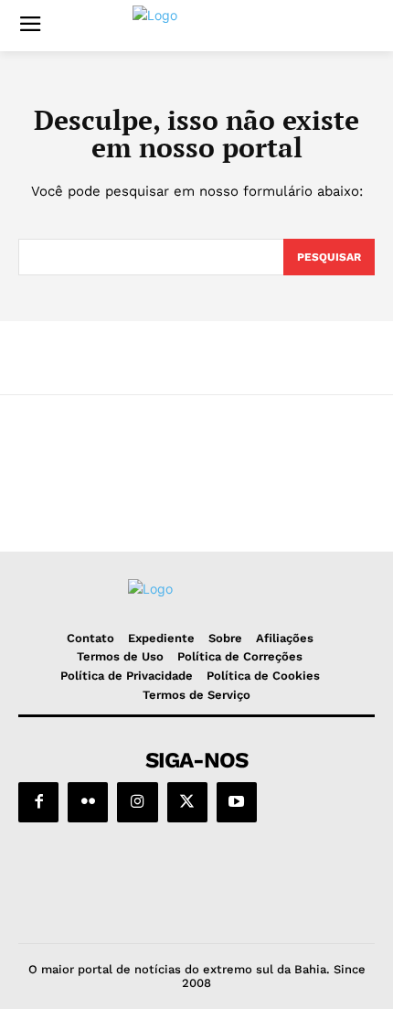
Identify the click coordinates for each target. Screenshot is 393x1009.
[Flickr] (88, 802)
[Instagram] (137, 802)
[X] (187, 802)
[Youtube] (237, 802)
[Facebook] (38, 802)
